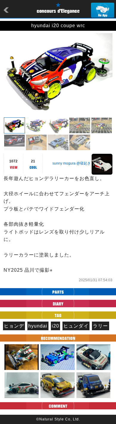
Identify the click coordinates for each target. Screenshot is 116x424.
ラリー (100, 325)
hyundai (37, 325)
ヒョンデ (14, 325)
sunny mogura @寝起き (71, 163)
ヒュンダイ (76, 325)
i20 (55, 325)
